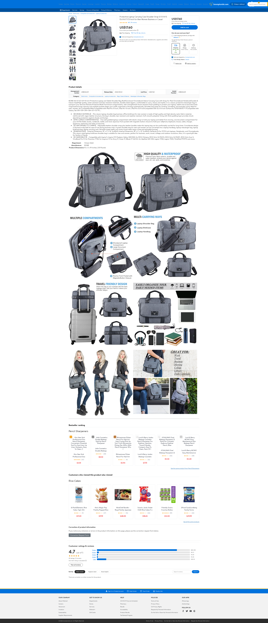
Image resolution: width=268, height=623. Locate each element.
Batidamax (115, 4)
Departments (66, 10)
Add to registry (191, 63)
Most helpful (104, 572)
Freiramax (103, 4)
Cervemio (205, 4)
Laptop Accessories (101, 13)
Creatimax (128, 4)
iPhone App (185, 601)
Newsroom (62, 607)
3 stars (94, 555)
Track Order (146, 591)
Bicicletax (163, 4)
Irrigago (147, 4)
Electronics (76, 13)
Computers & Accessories (88, 13)
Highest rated (92, 572)
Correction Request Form (79, 535)
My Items (132, 10)
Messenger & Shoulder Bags (138, 96)
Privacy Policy (155, 604)
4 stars (94, 552)
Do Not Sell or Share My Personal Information (164, 612)
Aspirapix (84, 4)
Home (70, 13)
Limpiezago (90, 4)
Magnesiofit (141, 4)
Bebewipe (192, 4)
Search (196, 572)
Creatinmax (122, 4)
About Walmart (63, 601)
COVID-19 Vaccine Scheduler (129, 601)
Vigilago (61, 4)
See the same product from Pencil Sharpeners (185, 468)
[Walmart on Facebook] (183, 611)
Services (74, 10)
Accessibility (124, 609)
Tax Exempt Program (126, 615)
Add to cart (184, 27)
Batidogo (109, 4)
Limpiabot (97, 4)
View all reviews (76, 565)
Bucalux (72, 4)
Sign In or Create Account (116, 591)
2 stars (94, 557)
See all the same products (191, 522)
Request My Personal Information (161, 609)
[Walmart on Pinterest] (194, 611)
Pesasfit (152, 4)
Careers (125, 10)
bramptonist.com (139, 37)
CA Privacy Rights (156, 607)
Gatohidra (174, 4)
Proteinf (135, 4)
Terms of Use (155, 601)
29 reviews (134, 22)
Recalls (122, 607)
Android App (185, 604)
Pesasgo (157, 4)
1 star (94, 559)
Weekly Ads (159, 591)
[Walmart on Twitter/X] (187, 611)
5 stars (94, 550)
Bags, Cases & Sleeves (123, 96)
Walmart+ (92, 609)
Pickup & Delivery (106, 10)
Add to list (178, 63)
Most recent (79, 572)
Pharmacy (117, 10)
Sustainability (62, 612)
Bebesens (186, 4)
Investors (61, 609)
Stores (91, 604)
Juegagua (180, 4)
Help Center (133, 591)
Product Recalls (124, 612)
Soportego (66, 4)
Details (187, 59)
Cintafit (169, 4)
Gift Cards (92, 612)
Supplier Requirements (65, 615)
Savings (82, 10)
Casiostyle (199, 4)
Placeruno (78, 4)
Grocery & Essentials (93, 10)
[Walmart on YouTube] (190, 611)
